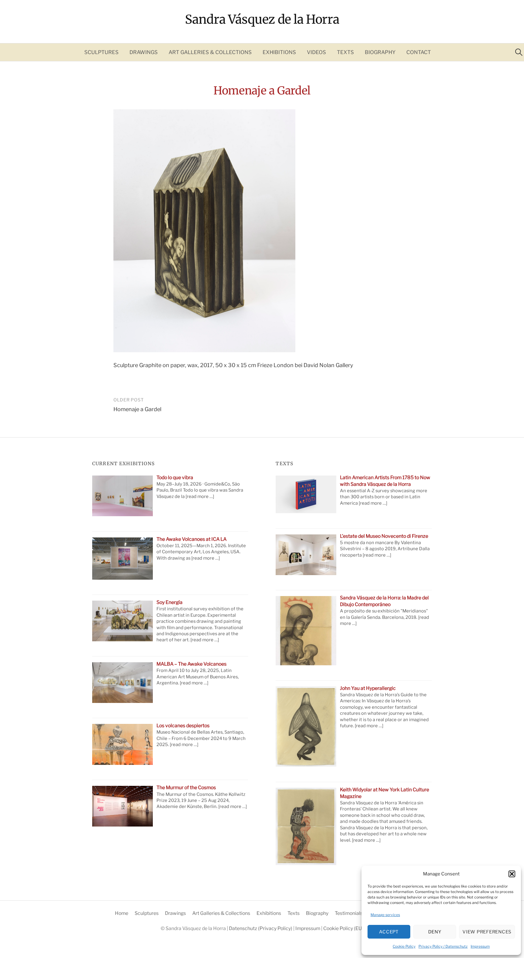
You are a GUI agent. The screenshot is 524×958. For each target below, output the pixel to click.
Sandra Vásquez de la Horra (262, 19)
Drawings (143, 52)
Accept (389, 932)
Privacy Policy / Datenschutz (443, 946)
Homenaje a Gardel (137, 409)
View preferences (487, 932)
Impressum (480, 946)
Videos (316, 52)
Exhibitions (279, 52)
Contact (418, 52)
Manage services (385, 914)
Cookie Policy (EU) (343, 928)
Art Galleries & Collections (210, 52)
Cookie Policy (404, 946)
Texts (345, 52)
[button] (512, 874)
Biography (380, 52)
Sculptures (101, 52)
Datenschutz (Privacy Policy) (261, 928)
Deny (435, 932)
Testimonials (349, 913)
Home (121, 913)
